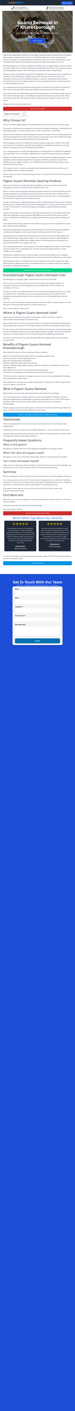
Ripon (14, 509)
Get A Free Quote (37, 563)
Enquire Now (37, 569)
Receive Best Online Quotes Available (37, 270)
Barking (19, 509)
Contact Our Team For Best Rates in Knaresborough (37, 415)
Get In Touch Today (37, 109)
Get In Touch (67, 3)
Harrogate (7, 509)
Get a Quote (37, 41)
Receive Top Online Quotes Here (37, 513)
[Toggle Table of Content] (23, 114)
